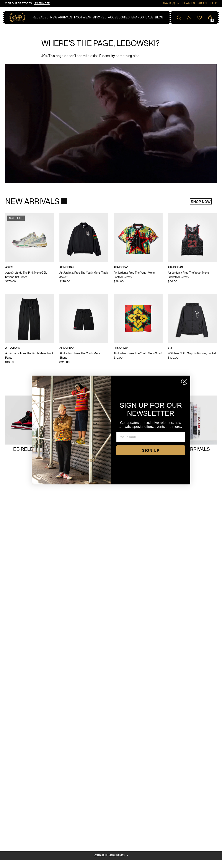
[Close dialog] (184, 381)
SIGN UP (151, 450)
